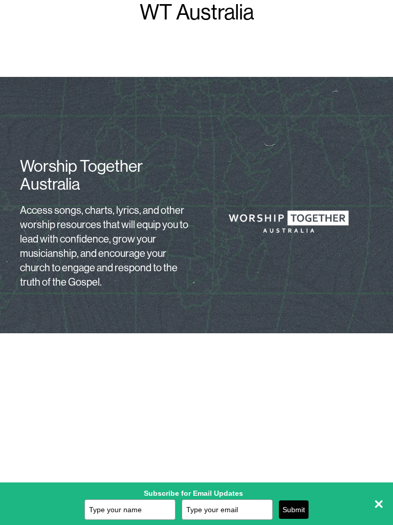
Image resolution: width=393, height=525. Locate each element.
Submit (293, 510)
